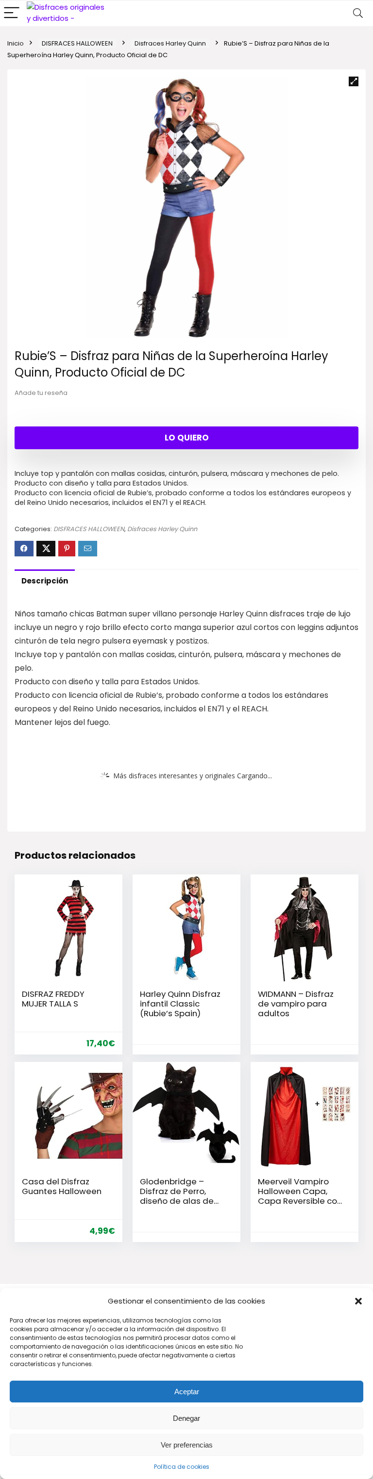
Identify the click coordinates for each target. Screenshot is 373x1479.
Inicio (15, 43)
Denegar (186, 1418)
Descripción (44, 581)
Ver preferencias (187, 1445)
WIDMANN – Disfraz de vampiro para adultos (296, 1003)
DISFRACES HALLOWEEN (77, 43)
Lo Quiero (187, 437)
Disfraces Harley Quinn (170, 43)
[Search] (358, 13)
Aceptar (186, 1391)
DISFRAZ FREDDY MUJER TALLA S (53, 998)
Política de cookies (181, 1467)
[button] (358, 1301)
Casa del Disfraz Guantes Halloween (62, 1186)
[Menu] (11, 13)
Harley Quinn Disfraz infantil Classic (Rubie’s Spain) (180, 1003)
